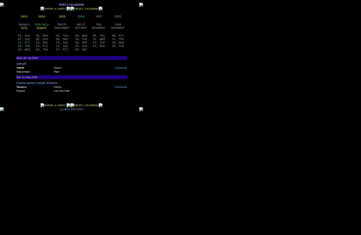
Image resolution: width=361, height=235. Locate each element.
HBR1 (66, 109)
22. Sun (81, 46)
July (24, 28)
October (81, 28)
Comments (121, 67)
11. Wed (99, 39)
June (117, 24)
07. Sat (24, 39)
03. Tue (62, 36)
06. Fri (118, 36)
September (62, 28)
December (118, 28)
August (42, 28)
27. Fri (62, 49)
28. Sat (81, 49)
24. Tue (118, 46)
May (98, 24)
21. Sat (62, 46)
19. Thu (24, 46)
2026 (81, 16)
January (24, 24)
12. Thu (118, 39)
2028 (117, 16)
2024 (41, 16)
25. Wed (24, 49)
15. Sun (62, 42)
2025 (62, 16)
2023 (24, 16)
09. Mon (62, 39)
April (81, 24)
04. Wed (81, 36)
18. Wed (118, 42)
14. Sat (42, 42)
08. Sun (42, 39)
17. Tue (99, 42)
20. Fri (42, 46)
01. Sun (24, 36)
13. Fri (24, 42)
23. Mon (99, 46)
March (62, 24)
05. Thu (99, 36)
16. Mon (81, 42)
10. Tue (81, 39)
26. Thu (42, 49)
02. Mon (42, 36)
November (99, 28)
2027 (99, 16)
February (42, 24)
